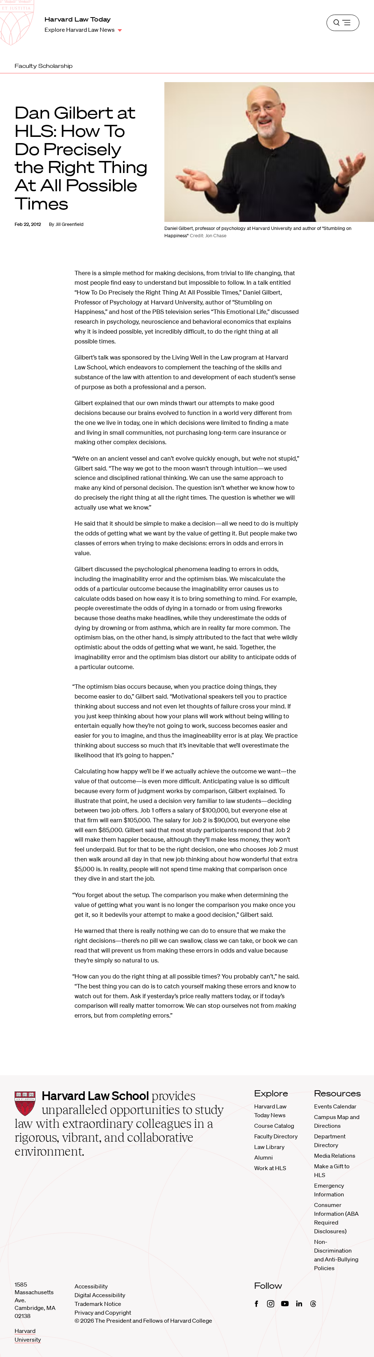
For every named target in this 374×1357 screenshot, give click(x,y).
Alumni (263, 1157)
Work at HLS (270, 1168)
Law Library (269, 1146)
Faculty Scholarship (44, 65)
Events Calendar (335, 1106)
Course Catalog (274, 1125)
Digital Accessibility (100, 1295)
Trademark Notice (98, 1303)
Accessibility (91, 1286)
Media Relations (334, 1155)
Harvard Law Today (78, 19)
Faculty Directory (276, 1136)
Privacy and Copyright (103, 1312)
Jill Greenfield (70, 224)
